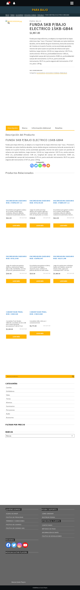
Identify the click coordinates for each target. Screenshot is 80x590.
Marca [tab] (24, 128)
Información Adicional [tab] (41, 128)
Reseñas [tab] (58, 128)
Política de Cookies (13, 524)
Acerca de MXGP (12, 514)
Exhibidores (10, 391)
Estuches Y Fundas (52, 73)
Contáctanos (47, 525)
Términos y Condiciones (15, 521)
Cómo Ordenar (48, 514)
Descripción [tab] (13, 128)
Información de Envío (50, 532)
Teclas (8, 399)
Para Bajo (63, 73)
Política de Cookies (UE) (15, 528)
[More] (48, 165)
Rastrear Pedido (48, 517)
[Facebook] (32, 165)
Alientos (9, 402)
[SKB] (37, 84)
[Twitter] (36, 165)
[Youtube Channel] (25, 545)
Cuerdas (9, 387)
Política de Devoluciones (52, 536)
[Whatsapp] (40, 165)
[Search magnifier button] (73, 376)
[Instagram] (44, 165)
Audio (8, 414)
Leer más (16, 225)
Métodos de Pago (49, 529)
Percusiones (10, 410)
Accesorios (41, 73)
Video (8, 395)
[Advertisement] (40, 110)
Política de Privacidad (14, 517)
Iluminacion (10, 406)
